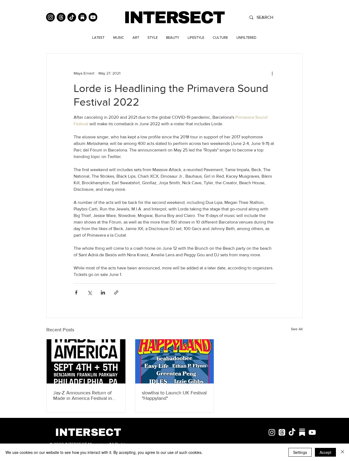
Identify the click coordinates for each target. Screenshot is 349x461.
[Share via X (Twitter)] (89, 292)
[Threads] (61, 17)
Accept (325, 452)
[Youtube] (93, 17)
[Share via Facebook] (76, 292)
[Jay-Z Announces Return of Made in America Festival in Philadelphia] (86, 361)
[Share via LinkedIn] (103, 292)
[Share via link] (116, 292)
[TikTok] (71, 17)
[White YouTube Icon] (312, 432)
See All (297, 329)
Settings (300, 452)
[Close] (342, 452)
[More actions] (272, 73)
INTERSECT (174, 17)
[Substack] (82, 17)
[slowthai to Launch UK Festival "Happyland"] (174, 361)
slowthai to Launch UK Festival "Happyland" (174, 395)
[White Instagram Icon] (271, 432)
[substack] (302, 432)
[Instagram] (50, 17)
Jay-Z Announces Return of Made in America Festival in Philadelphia (82, 395)
